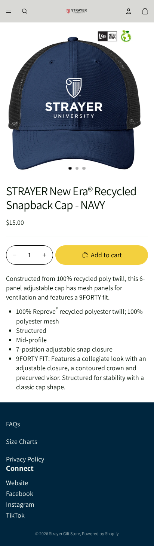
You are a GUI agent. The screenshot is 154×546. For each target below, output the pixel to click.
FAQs (13, 424)
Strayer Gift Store (64, 533)
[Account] (128, 11)
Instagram (20, 504)
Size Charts (21, 441)
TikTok (15, 515)
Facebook (19, 493)
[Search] (24, 11)
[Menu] (8, 11)
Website (17, 482)
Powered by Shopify (100, 533)
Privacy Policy (25, 459)
